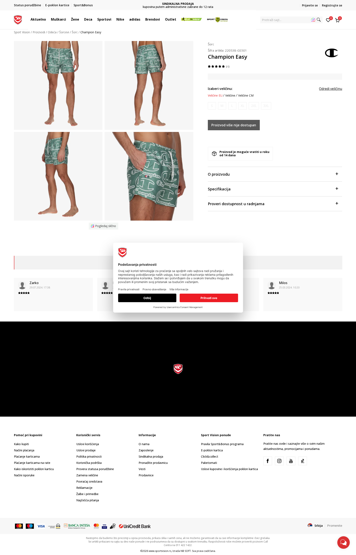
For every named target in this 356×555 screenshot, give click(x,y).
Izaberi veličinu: (220, 89)
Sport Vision (22, 32)
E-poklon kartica (212, 450)
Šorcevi (64, 32)
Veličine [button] (230, 95)
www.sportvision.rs (160, 551)
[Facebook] (268, 461)
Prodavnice (146, 475)
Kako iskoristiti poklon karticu (34, 469)
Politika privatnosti (89, 456)
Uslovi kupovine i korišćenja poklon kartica (229, 469)
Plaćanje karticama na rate (32, 463)
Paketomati (209, 463)
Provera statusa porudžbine (95, 469)
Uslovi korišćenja (87, 444)
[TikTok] (302, 461)
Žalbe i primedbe (87, 494)
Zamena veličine (87, 475)
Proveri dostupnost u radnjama (236, 203)
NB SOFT (186, 551)
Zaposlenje (146, 450)
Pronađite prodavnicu (153, 463)
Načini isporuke (24, 475)
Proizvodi (39, 32)
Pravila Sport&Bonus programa (222, 444)
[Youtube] (291, 461)
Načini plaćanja (24, 450)
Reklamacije (84, 488)
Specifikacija (219, 188)
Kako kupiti (21, 444)
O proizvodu (219, 174)
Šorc (75, 32)
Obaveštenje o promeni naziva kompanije (178, 5)
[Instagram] (279, 461)
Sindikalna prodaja (151, 456)
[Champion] (332, 52)
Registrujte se (332, 5)
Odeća (52, 32)
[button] (48, 19)
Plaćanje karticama (27, 456)
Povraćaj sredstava (89, 481)
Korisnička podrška (89, 463)
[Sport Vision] (18, 19)
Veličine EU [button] (215, 95)
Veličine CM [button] (246, 95)
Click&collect (209, 456)
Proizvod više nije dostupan (233, 125)
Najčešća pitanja (87, 500)
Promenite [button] (334, 525)
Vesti (142, 469)
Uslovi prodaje (86, 450)
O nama (144, 444)
